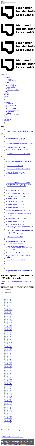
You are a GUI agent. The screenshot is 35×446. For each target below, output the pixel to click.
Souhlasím (13, 444)
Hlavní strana (26, 281)
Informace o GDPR (21, 444)
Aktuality (13, 281)
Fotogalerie (19, 281)
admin (2, 283)
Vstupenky (4, 74)
